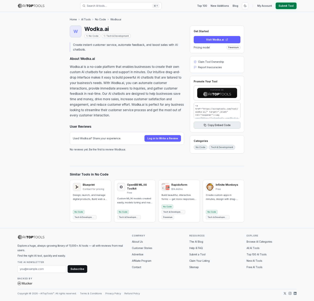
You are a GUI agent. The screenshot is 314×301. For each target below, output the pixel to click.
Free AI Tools (254, 267)
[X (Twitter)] (284, 293)
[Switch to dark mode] (245, 6)
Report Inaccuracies (210, 67)
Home (73, 19)
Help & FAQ (196, 248)
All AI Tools (253, 248)
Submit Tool (286, 5)
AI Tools (86, 19)
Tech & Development (117, 36)
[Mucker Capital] (24, 283)
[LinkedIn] (295, 293)
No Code (100, 19)
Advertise (137, 254)
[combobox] (119, 6)
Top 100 (202, 5)
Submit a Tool (197, 254)
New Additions (220, 5)
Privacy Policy (113, 293)
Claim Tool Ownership (211, 61)
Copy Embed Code (219, 125)
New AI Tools (254, 260)
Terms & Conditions (91, 293)
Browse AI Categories (259, 241)
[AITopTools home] (31, 6)
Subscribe (77, 269)
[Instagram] (290, 293)
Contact (136, 267)
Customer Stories (142, 248)
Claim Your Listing (199, 260)
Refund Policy (132, 293)
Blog (235, 5)
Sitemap (194, 267)
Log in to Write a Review (162, 138)
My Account (264, 5)
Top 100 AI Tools (257, 254)
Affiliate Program (141, 260)
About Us (137, 241)
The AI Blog (196, 241)
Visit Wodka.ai (215, 39)
